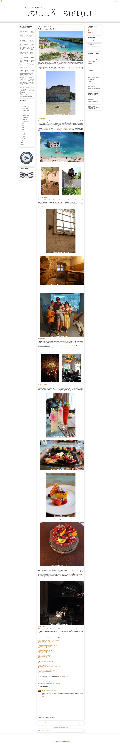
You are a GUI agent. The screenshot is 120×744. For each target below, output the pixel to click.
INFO (37, 22)
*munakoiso (31, 40)
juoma (32, 61)
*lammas (32, 36)
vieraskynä (22, 96)
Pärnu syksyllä (41, 667)
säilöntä (27, 86)
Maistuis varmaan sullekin (93, 77)
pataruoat (25, 82)
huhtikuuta (24, 117)
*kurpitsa (24, 36)
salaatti (21, 84)
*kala (32, 34)
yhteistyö (30, 96)
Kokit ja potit (90, 70)
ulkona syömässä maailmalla (54, 683)
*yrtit (26, 53)
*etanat (29, 31)
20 (21, 104)
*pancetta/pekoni (24, 44)
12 (21, 136)
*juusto (21, 34)
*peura (21, 47)
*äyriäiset (32, 53)
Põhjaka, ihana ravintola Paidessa (45, 674)
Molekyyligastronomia (92, 97)
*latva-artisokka (23, 37)
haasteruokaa (26, 58)
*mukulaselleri (22, 40)
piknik (29, 82)
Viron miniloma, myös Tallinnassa (45, 654)
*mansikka (32, 39)
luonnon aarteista (27, 77)
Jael (42, 690)
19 (21, 123)
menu (26, 81)
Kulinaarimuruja (91, 72)
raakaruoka (21, 83)
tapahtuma (22, 87)
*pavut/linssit (26, 45)
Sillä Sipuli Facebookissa (91, 44)
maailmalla (45, 683)
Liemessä (90, 75)
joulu (21, 61)
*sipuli (32, 49)
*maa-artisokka (30, 37)
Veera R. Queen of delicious (94, 88)
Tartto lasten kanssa (42, 662)
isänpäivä (32, 60)
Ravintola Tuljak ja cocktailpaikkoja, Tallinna (47, 648)
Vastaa (43, 696)
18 (21, 125)
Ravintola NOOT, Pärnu (43, 665)
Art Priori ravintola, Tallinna (43, 642)
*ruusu (32, 48)
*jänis (25, 34)
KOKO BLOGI (23, 22)
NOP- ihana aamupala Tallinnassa (45, 647)
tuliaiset (32, 87)
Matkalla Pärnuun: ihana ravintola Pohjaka (46, 670)
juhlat (26, 61)
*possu (32, 47)
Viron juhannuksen (74, 67)
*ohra (33, 43)
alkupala (28, 54)
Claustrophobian (66, 342)
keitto (32, 67)
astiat (21, 56)
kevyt (27, 69)
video (33, 94)
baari (24, 56)
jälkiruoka (22, 63)
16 (21, 129)
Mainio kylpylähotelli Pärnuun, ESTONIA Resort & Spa (49, 666)
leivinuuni (32, 70)
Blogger (67, 741)
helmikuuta (24, 121)
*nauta (26, 43)
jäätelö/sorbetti (30, 63)
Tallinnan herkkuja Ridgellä (43, 657)
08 (21, 144)
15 (21, 131)
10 (21, 140)
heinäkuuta (24, 110)
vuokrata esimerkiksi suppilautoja (54, 130)
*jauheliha (31, 32)
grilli (21, 58)
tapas (27, 87)
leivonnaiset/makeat (25, 71)
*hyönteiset (25, 32)
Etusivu (60, 722)
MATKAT (31, 22)
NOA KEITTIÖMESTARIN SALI (44, 568)
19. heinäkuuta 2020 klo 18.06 (50, 690)
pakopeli (21, 82)
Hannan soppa (91, 65)
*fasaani (32, 31)
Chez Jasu (90, 63)
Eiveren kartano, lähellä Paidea (44, 671)
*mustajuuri (21, 41)
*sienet (21, 49)
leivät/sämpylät (23, 76)
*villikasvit (31, 52)
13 (21, 134)
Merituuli (91, 32)
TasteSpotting (91, 99)
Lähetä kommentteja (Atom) (62, 727)
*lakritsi (28, 36)
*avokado (25, 31)
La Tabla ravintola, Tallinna (43, 644)
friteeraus (32, 57)
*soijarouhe (28, 51)
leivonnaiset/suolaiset (25, 74)
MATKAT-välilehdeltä (64, 676)
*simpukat (27, 49)
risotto (32, 83)
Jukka (90, 30)
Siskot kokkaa (91, 84)
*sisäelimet (22, 51)
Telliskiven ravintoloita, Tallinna (44, 651)
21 (21, 103)
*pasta (21, 45)
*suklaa (24, 52)
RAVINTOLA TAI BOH (42, 384)
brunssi (21, 57)
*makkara (22, 39)
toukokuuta (24, 115)
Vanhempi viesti (79, 722)
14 (21, 133)
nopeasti (31, 81)
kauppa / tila (27, 67)
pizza (33, 82)
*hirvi (21, 32)
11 (21, 138)
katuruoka (21, 67)
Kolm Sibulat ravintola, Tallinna (44, 652)
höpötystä (26, 60)
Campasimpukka (91, 61)
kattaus (32, 66)
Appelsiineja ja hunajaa (93, 59)
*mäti (21, 43)
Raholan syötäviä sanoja (93, 101)
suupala (21, 86)
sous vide (29, 84)
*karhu (21, 36)
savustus (25, 84)
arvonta (32, 54)
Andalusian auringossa (93, 56)
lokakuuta (24, 106)
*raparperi (27, 48)
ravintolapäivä (27, 83)
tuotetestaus (23, 89)
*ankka (21, 31)
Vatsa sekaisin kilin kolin (93, 86)
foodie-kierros (26, 57)
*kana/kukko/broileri (28, 35)
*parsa (32, 44)
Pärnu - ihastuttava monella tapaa (45, 669)
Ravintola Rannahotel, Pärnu (44, 664)
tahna (33, 86)
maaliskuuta (25, 119)
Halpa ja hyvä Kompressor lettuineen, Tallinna (47, 645)
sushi (33, 84)
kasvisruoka (24, 66)
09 (21, 142)
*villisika (21, 53)
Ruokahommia (91, 81)
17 (21, 127)
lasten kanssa (24, 70)
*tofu (27, 52)
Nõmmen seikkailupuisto (43, 650)
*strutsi (21, 52)
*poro (28, 47)
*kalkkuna (21, 35)
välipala (26, 96)
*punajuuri (22, 48)
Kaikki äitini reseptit (92, 68)
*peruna (32, 45)
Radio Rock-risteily (42, 672)
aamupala (22, 54)
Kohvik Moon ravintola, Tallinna (44, 656)
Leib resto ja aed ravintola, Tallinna (45, 655)
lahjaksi (32, 69)
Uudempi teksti (42, 722)
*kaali (28, 34)
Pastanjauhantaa (91, 79)
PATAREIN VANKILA (42, 197)
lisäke (32, 76)
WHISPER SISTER (42, 626)
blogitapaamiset (30, 56)
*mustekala (26, 41)
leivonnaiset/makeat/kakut (26, 73)
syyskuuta (24, 108)
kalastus (21, 64)
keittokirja (22, 69)
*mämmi (32, 41)
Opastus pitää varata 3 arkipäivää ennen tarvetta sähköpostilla (51, 203)
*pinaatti (24, 47)
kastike (32, 64)
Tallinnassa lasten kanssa (43, 659)
